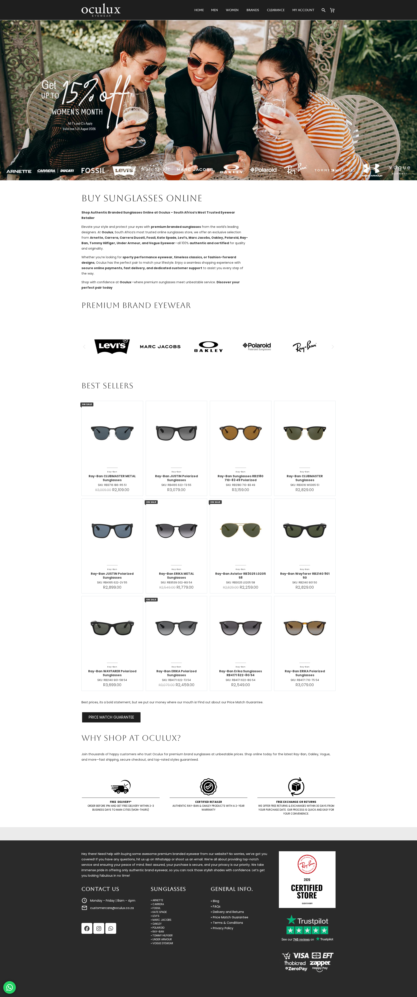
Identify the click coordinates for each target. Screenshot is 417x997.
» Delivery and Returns (227, 912)
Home (199, 10)
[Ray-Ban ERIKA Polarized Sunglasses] (176, 626)
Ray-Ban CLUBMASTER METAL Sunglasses (112, 478)
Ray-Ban (112, 471)
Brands (253, 10)
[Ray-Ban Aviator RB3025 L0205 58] (240, 529)
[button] (84, 346)
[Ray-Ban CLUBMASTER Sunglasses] (305, 431)
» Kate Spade (159, 912)
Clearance (276, 10)
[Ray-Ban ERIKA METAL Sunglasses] (176, 529)
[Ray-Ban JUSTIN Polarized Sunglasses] (176, 431)
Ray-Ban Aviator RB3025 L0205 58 (240, 575)
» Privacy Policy (222, 928)
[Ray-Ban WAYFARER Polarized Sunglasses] (112, 626)
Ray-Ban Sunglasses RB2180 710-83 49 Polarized (240, 478)
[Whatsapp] (110, 928)
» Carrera (157, 904)
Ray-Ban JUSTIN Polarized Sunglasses (176, 478)
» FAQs (215, 906)
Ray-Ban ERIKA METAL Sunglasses (176, 575)
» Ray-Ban (157, 931)
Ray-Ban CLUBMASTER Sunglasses (305, 478)
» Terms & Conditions (227, 923)
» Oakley (156, 924)
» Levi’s (155, 916)
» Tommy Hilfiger (162, 935)
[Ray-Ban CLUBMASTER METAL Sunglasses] (112, 431)
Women (232, 10)
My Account (303, 10)
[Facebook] (86, 928)
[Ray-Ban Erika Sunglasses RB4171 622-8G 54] (240, 626)
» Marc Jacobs (161, 920)
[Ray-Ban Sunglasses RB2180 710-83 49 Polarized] (240, 431)
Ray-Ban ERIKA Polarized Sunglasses (176, 673)
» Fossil (156, 908)
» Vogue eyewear (162, 943)
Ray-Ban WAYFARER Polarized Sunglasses (112, 673)
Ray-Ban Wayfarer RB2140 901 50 (304, 575)
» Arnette (157, 900)
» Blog (215, 901)
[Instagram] (98, 928)
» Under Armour (161, 939)
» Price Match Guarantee (229, 917)
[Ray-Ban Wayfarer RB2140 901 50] (305, 529)
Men (214, 10)
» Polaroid (157, 927)
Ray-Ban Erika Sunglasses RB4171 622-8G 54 (240, 673)
